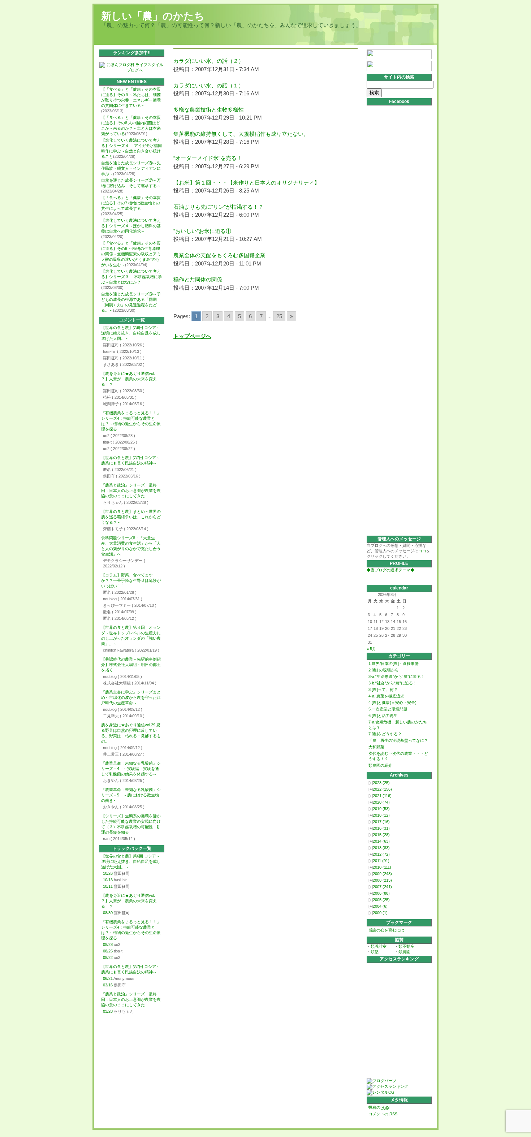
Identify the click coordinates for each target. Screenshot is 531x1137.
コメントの (382, 1114)
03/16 (108, 985)
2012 (381, 854)
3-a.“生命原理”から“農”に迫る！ (396, 676)
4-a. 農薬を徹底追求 (386, 696)
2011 (381, 861)
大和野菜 (376, 747)
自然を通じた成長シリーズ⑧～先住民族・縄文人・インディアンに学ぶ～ (131, 168)
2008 (382, 880)
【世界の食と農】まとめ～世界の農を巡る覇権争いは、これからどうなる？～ (131, 516)
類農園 (404, 952)
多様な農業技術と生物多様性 (208, 110)
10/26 (108, 873)
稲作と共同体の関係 (197, 279)
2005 (381, 900)
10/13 (108, 880)
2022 (382, 789)
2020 (381, 802)
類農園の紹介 (380, 765)
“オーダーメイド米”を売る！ (207, 158)
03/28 (108, 1011)
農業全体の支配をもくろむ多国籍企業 (219, 255)
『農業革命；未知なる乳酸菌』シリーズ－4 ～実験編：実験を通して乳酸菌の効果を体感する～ (131, 768)
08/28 (108, 944)
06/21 (108, 978)
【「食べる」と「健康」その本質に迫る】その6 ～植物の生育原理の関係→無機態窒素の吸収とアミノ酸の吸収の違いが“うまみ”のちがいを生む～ (131, 254)
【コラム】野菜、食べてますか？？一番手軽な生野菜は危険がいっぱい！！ (131, 580)
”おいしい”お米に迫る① (202, 231)
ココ (422, 551)
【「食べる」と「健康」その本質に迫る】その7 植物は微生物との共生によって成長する (131, 203)
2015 (381, 835)
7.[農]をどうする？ (385, 734)
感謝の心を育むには (386, 930)
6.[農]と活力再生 (383, 715)
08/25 (108, 951)
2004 (380, 906)
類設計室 (379, 946)
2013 (381, 848)
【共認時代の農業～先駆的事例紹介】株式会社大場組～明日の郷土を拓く (131, 664)
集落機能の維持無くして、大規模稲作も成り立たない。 (241, 134)
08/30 (108, 913)
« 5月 (371, 649)
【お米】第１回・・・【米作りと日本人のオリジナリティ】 (246, 183)
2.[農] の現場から (383, 670)
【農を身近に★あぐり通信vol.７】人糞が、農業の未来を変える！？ (129, 378)
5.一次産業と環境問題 (387, 709)
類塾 (375, 952)
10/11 (108, 886)
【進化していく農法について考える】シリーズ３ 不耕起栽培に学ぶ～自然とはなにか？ (131, 276)
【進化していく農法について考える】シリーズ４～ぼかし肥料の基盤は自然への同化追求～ (131, 225)
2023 (381, 783)
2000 (380, 913)
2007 (382, 887)
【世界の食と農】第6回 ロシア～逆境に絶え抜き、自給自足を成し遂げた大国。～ (131, 333)
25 (279, 316)
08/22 (108, 957)
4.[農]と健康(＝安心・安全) (392, 702)
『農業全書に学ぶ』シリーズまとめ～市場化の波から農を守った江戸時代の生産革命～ (131, 697)
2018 (381, 815)
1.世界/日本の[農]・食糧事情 (393, 663)
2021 (382, 796)
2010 (382, 867)
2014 (381, 841)
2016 (381, 828)
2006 (381, 893)
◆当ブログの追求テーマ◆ (390, 570)
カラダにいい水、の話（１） (208, 85)
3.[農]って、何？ (383, 689)
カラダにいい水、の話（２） (208, 61)
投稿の (378, 1107)
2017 (381, 822)
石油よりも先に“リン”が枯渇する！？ (218, 207)
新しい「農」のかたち (152, 16)
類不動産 (406, 946)
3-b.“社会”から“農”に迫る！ (392, 683)
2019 (381, 809)
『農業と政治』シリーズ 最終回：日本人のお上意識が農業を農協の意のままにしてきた (131, 490)
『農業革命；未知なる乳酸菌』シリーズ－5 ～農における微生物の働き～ (131, 795)
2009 (382, 874)
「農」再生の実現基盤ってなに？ (398, 740)
